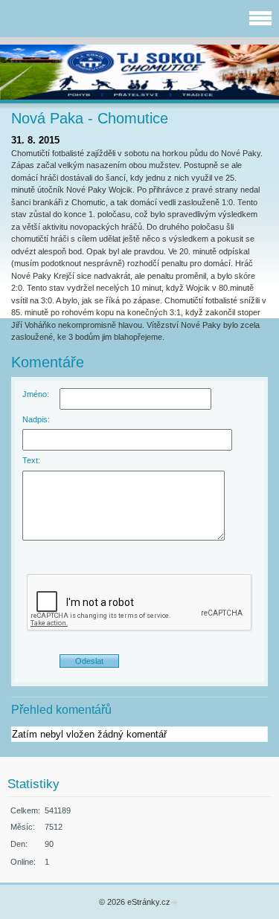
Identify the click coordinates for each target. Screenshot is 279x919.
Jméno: (35, 394)
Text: (31, 460)
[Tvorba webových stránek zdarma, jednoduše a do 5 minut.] (175, 903)
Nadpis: (36, 419)
